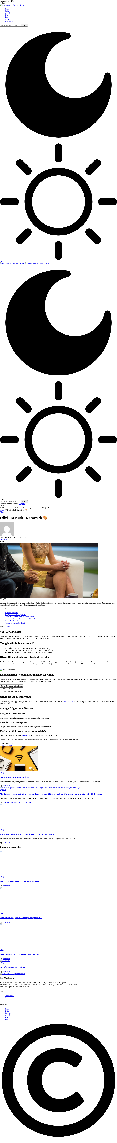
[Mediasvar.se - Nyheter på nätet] (24, 263)
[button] (4, 3)
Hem (2, 510)
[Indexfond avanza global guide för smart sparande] (19, 875)
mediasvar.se (68, 702)
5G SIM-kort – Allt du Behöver (14, 777)
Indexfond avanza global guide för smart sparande (19, 881)
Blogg (2, 512)
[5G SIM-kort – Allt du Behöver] (19, 771)
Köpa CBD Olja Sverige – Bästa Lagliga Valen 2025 (20, 954)
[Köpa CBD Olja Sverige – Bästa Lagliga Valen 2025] (19, 948)
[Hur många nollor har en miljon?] (5, 961)
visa (8, 627)
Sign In (22, 504)
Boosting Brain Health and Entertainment (17, 802)
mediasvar (3, 539)
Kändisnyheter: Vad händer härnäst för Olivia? (21, 619)
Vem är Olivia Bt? (11, 613)
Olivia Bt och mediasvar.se (14, 621)
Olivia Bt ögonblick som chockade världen (20, 617)
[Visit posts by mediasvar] (7, 535)
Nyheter (3, 790)
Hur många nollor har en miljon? (13, 967)
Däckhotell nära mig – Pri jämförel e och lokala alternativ (27, 834)
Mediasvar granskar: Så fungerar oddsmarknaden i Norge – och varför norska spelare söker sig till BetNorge (51, 794)
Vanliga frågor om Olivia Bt (15, 623)
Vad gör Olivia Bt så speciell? (15, 615)
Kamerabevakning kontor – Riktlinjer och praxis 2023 (21, 918)
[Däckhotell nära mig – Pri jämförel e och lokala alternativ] (19, 828)
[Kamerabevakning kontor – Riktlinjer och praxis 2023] (19, 911)
